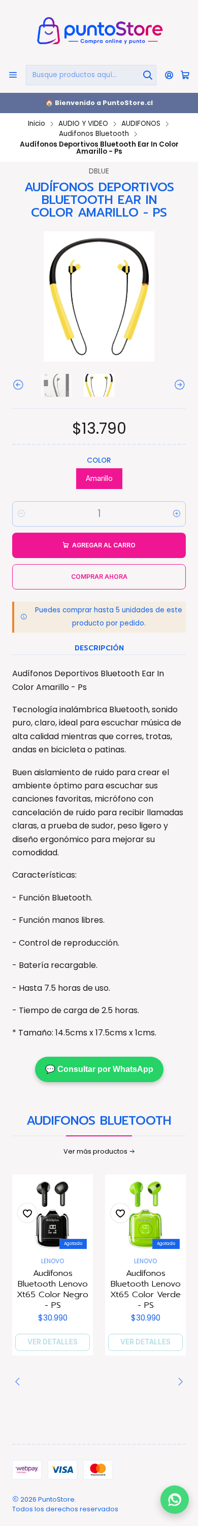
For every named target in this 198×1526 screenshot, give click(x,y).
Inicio (36, 123)
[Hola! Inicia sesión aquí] (169, 75)
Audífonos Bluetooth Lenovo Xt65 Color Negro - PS (52, 1289)
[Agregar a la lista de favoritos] (27, 1213)
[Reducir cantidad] (21, 514)
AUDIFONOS (140, 123)
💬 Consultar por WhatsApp (99, 1069)
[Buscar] (147, 75)
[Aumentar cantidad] (176, 514)
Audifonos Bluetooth (94, 133)
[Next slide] (178, 385)
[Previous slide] (19, 385)
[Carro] (185, 75)
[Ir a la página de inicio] (98, 32)
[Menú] (13, 75)
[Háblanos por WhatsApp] (174, 1502)
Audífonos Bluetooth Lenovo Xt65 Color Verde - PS (145, 1289)
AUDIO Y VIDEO (83, 123)
